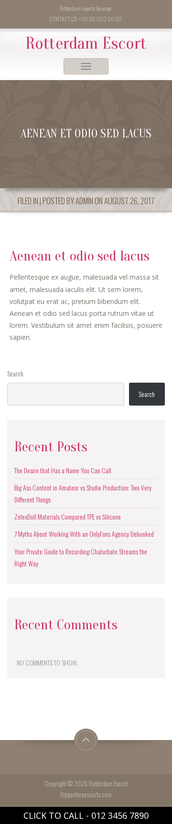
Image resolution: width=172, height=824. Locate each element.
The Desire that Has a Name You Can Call (62, 470)
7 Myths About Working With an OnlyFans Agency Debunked (84, 534)
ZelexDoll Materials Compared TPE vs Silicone (67, 516)
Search (15, 373)
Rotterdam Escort (86, 43)
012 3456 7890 (120, 815)
